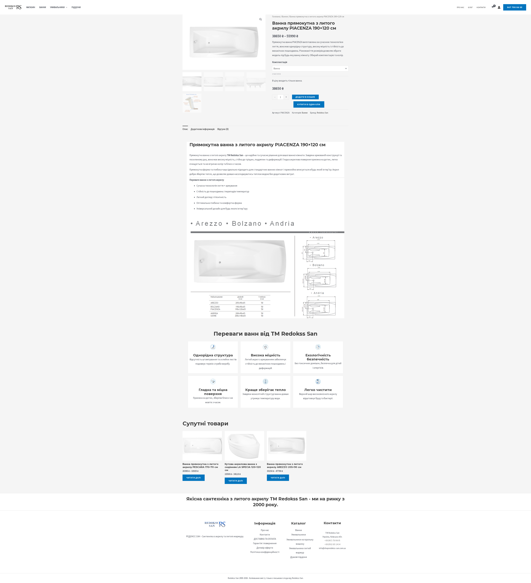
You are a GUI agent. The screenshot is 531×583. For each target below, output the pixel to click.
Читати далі (193, 477)
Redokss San (322, 112)
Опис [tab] (185, 129)
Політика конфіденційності (264, 552)
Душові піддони (298, 557)
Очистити (276, 74)
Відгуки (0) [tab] (223, 129)
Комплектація (279, 62)
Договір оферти (265, 547)
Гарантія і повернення (265, 543)
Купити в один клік (308, 104)
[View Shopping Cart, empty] (492, 7)
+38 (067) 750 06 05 (332, 540)
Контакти (481, 7)
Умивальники (57, 7)
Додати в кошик (305, 97)
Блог (470, 7)
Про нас (460, 7)
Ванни (42, 7)
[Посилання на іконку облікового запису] (499, 7)
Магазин (30, 7)
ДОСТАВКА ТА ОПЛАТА (265, 538)
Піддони (76, 7)
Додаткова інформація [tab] (203, 129)
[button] (66, 7)
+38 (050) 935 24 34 (332, 544)
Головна (276, 16)
